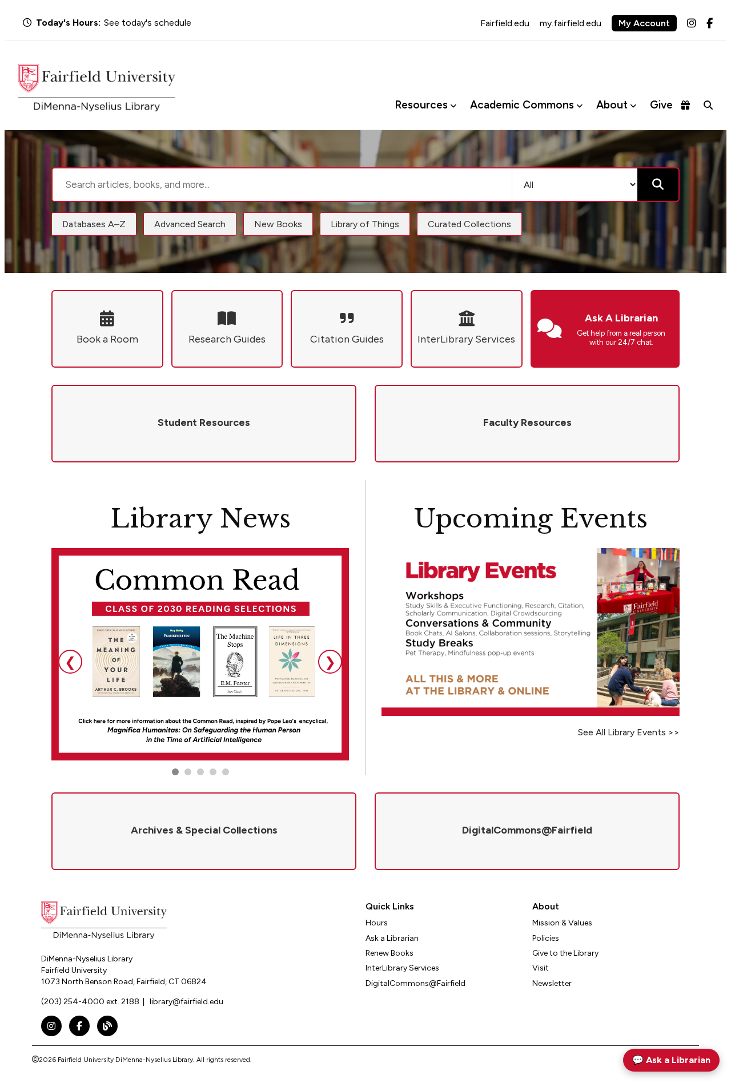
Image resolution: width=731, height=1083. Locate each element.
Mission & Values (562, 923)
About (612, 104)
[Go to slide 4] (225, 771)
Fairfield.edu (504, 23)
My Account (644, 23)
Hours (377, 923)
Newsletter (552, 983)
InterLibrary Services (402, 968)
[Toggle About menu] (633, 105)
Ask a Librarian (392, 938)
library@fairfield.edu (186, 1001)
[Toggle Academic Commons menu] (579, 105)
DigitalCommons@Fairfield (415, 983)
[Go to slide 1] (175, 771)
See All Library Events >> (629, 732)
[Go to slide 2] (187, 771)
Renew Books (389, 953)
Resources (421, 104)
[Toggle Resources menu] (453, 105)
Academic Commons (522, 104)
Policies (545, 938)
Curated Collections (469, 224)
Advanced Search (190, 224)
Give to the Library (565, 953)
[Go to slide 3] (200, 771)
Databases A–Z (94, 224)
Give (661, 104)
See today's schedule (147, 22)
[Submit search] (657, 184)
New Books (278, 224)
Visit (540, 968)
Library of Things (365, 224)
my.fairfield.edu (570, 23)
